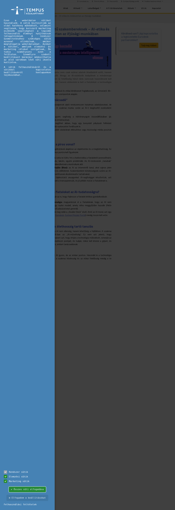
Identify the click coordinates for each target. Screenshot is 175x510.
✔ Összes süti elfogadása (27, 489)
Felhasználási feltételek (20, 504)
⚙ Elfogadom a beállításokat (27, 497)
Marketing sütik (19, 481)
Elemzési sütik (18, 476)
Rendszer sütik (18, 472)
